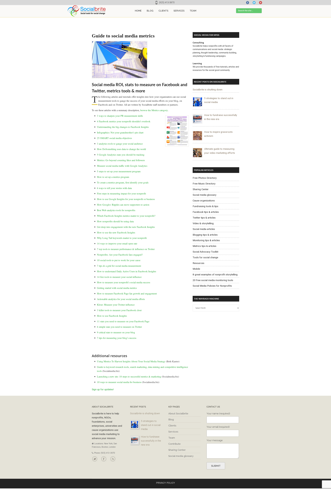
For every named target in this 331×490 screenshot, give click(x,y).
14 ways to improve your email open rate (117, 243)
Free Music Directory (204, 183)
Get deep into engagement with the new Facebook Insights (126, 226)
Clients (172, 425)
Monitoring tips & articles (206, 240)
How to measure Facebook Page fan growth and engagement (127, 293)
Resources (198, 263)
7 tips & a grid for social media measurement (119, 265)
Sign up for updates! (103, 389)
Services (173, 431)
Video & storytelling (203, 223)
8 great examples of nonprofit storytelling (215, 274)
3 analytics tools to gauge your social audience (120, 143)
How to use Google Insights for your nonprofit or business (126, 199)
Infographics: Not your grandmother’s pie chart (120, 132)
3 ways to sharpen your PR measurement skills (120, 115)
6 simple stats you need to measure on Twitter (119, 326)
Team (171, 437)
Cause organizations (204, 200)
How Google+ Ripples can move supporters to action (123, 204)
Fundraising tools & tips (205, 206)
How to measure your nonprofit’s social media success (123, 282)
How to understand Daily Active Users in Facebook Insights (126, 271)
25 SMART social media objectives (114, 138)
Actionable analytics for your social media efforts (121, 299)
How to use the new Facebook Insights (116, 232)
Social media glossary (204, 194)
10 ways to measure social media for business (119, 382)
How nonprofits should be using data (115, 221)
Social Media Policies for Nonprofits (212, 285)
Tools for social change (205, 257)
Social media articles (204, 229)
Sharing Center (201, 189)
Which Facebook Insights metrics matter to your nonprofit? (126, 215)
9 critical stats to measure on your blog (116, 332)
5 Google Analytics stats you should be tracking (120, 154)
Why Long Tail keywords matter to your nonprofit (122, 237)
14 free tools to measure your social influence (119, 276)
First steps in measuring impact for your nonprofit (121, 193)
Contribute (174, 443)
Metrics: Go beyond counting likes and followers (121, 160)
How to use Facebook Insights (112, 315)
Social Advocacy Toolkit (205, 251)
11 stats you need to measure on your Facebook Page (123, 321)
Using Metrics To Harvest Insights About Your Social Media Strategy (131, 361)
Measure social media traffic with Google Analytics (122, 165)
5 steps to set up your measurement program (119, 171)
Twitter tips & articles (204, 217)
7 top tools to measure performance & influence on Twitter (126, 249)
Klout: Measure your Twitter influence (116, 304)
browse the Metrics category (154, 110)
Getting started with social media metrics (117, 287)
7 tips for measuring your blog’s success (116, 337)
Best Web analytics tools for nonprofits (116, 210)
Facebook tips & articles (206, 211)
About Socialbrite (178, 413)
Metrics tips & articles (204, 246)
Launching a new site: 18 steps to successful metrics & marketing (129, 376)
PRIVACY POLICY (165, 482)
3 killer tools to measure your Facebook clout (119, 310)
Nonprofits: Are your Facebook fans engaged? (120, 254)
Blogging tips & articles (205, 234)
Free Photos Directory (205, 177)
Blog (171, 419)
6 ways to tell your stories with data (114, 188)
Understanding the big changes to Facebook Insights (123, 126)
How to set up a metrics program (113, 176)
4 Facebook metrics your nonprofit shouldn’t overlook (123, 121)
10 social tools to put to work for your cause (118, 260)
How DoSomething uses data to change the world (121, 149)
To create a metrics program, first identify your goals (122, 182)
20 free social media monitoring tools (213, 280)
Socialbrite (86, 11)
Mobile (196, 268)
